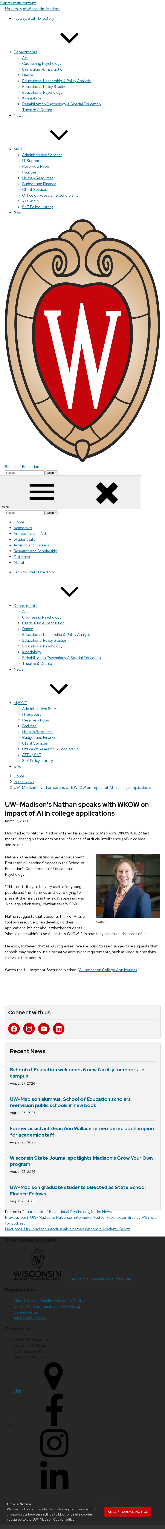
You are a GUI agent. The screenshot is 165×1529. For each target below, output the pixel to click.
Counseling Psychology (41, 63)
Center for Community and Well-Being (47, 1306)
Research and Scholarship (35, 550)
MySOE (20, 149)
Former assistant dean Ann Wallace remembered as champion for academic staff (82, 1131)
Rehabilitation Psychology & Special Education (61, 103)
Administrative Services (42, 154)
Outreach (22, 556)
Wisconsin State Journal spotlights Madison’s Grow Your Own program (81, 1161)
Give (17, 212)
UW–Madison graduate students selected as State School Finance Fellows (78, 1190)
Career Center (26, 1312)
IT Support (31, 160)
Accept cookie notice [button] (128, 1512)
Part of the (100, 1279)
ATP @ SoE (31, 201)
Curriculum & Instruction (43, 69)
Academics (23, 527)
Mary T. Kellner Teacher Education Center (49, 1300)
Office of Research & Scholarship (50, 195)
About (19, 562)
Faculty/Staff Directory (34, 18)
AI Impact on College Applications (108, 969)
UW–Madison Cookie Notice (53, 1519)
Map (17, 1390)
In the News (101, 1211)
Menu (5, 507)
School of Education (22, 466)
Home (19, 522)
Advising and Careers (31, 545)
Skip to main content (18, 2)
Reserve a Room (36, 166)
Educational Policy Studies (44, 86)
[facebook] (54, 1424)
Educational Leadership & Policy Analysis (56, 80)
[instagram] (54, 1457)
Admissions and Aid (30, 533)
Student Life (25, 539)
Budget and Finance (39, 183)
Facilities (29, 172)
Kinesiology (31, 98)
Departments (25, 51)
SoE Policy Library (37, 206)
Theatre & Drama (37, 109)
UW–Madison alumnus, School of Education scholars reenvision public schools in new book (70, 1102)
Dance (27, 75)
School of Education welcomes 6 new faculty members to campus (77, 1073)
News (18, 115)
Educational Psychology (42, 92)
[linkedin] (54, 1491)
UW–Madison (32, 8)
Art (25, 57)
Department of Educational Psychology (55, 1211)
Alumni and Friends (30, 1317)
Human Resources (37, 177)
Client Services (35, 189)
